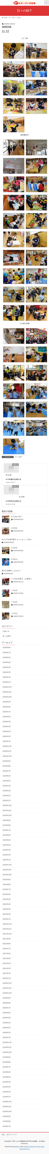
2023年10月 (7, 815)
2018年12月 (7, 1102)
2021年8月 (7, 944)
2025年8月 (7, 707)
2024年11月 (7, 751)
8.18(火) (14, 559)
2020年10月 (7, 993)
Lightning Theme (28, 1146)
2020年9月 (7, 998)
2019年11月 (7, 1047)
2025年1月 (7, 741)
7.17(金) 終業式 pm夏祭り (21, 579)
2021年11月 (7, 929)
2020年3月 (7, 1028)
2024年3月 (7, 791)
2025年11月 (7, 692)
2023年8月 (7, 825)
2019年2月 (7, 1092)
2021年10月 (7, 934)
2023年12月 (7, 805)
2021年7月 (7, 949)
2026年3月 (7, 672)
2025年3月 (7, 731)
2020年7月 (7, 1008)
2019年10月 (7, 1052)
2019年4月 (7, 1082)
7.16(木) (14, 590)
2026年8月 (7, 647)
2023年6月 (7, 835)
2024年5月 (7, 781)
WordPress (16, 1146)
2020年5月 (7, 1018)
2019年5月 (7, 1077)
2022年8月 (7, 884)
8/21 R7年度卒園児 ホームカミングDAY (16, 539)
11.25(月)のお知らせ (13, 501)
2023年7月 (7, 830)
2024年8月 (7, 766)
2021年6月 (7, 953)
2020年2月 (7, 1032)
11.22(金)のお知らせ (13, 479)
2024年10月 (7, 756)
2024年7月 (7, 771)
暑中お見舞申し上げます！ (12, 571)
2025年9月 (7, 702)
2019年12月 (7, 1042)
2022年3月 (7, 909)
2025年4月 (7, 726)
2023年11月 (7, 810)
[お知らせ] (11, 468)
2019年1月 (7, 1097)
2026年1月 (7, 682)
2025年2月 (7, 736)
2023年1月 (7, 860)
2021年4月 (7, 963)
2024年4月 (7, 786)
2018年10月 (7, 1111)
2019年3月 (7, 1087)
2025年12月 (7, 687)
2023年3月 (7, 850)
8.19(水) (14, 548)
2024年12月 (7, 746)
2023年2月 (7, 855)
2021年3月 (7, 968)
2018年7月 (7, 1126)
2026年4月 (7, 667)
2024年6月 (7, 776)
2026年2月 (7, 677)
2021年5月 (7, 958)
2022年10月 (7, 875)
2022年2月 (7, 914)
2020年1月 (7, 1037)
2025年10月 (7, 697)
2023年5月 (7, 840)
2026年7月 (7, 652)
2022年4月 (7, 904)
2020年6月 (7, 1013)
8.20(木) (14, 528)
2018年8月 (7, 1121)
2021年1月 (7, 978)
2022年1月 (7, 919)
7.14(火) (14, 613)
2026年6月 (7, 657)
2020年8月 (7, 1003)
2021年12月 (7, 924)
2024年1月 (7, 800)
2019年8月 (7, 1062)
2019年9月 (7, 1057)
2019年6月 (7, 1072)
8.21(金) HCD (16, 516)
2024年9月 (7, 761)
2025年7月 (7, 712)
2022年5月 (7, 899)
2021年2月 (7, 973)
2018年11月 (7, 1106)
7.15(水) (14, 602)
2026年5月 (7, 662)
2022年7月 (7, 889)
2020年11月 (7, 988)
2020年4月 (7, 1023)
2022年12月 (7, 865)
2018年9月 (7, 1116)
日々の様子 (6, 27)
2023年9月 (7, 820)
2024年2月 (7, 795)
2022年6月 (7, 894)
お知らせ (6, 631)
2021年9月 (7, 939)
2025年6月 (7, 717)
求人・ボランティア (9, 1134)
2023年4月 (7, 845)
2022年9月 (7, 879)
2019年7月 (7, 1067)
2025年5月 (7, 722)
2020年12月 (7, 983)
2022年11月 (7, 870)
